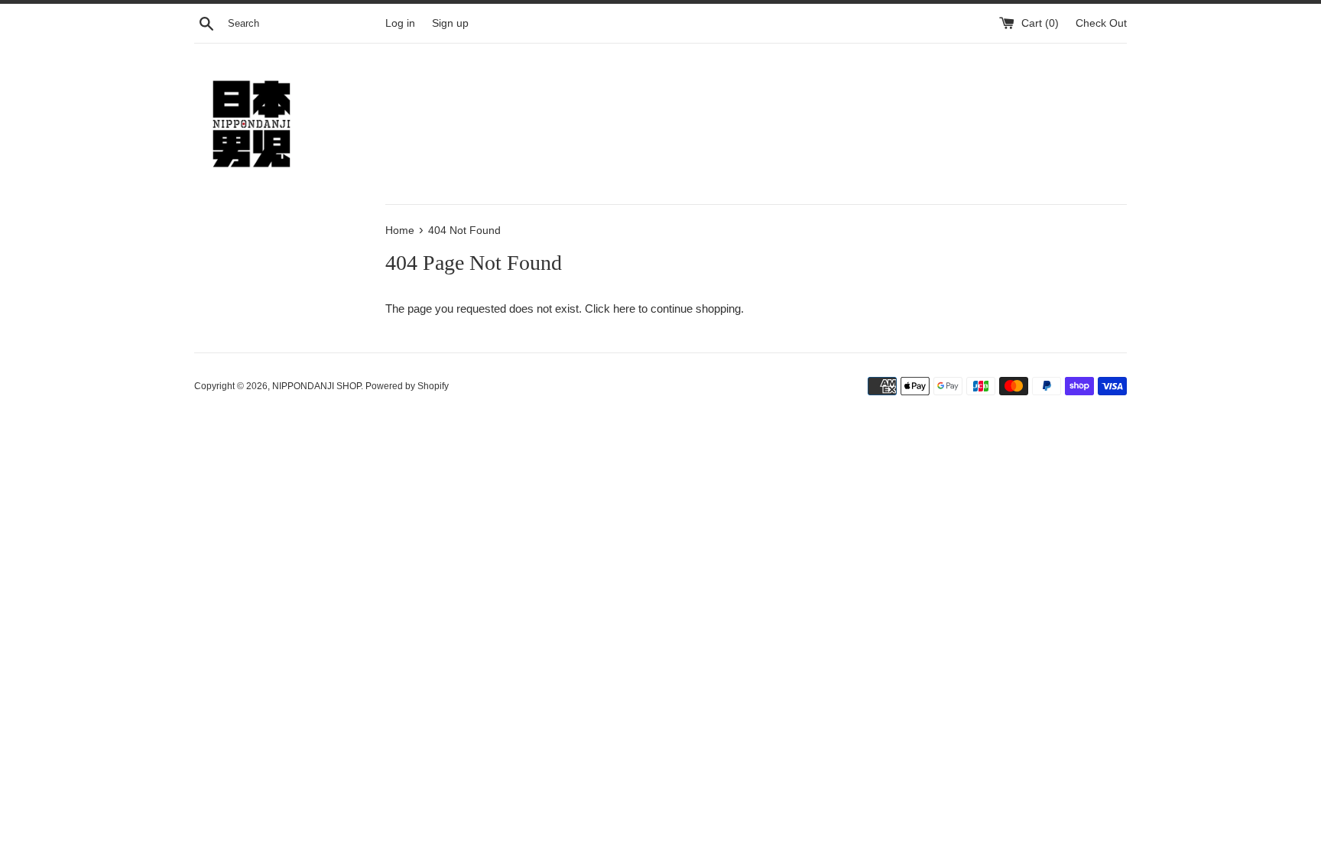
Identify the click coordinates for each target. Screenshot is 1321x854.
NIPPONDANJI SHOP (316, 386)
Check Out (1101, 23)
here (624, 308)
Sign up (450, 23)
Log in (400, 23)
